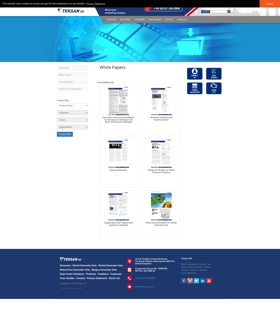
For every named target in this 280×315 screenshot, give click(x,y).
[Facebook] (184, 280)
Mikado (71, 288)
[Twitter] (196, 280)
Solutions (103, 274)
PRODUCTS (111, 19)
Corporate (115, 274)
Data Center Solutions (72, 274)
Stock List (114, 278)
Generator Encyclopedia (70, 89)
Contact (80, 278)
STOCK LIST (182, 19)
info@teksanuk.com (145, 286)
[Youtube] (209, 280)
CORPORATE (139, 19)
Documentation (66, 82)
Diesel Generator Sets (85, 265)
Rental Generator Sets (110, 265)
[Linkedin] (202, 280)
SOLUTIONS (125, 19)
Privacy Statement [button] (95, 3)
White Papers (65, 75)
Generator (65, 265)
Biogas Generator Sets (104, 269)
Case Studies (67, 278)
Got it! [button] (270, 4)
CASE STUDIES (155, 19)
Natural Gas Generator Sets (75, 269)
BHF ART (79, 288)
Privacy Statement (97, 278)
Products (91, 274)
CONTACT (169, 19)
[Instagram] (190, 280)
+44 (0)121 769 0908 (145, 278)
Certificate (64, 68)
